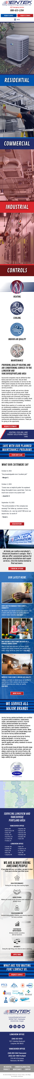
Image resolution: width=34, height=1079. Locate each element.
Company (28, 1069)
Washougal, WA (22, 834)
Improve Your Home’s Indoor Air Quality (16, 677)
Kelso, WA (7, 852)
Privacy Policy (21, 1074)
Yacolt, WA (21, 838)
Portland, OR (8, 840)
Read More (20, 615)
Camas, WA (8, 832)
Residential (8, 1067)
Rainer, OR (20, 846)
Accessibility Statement (17, 1076)
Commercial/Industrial (22, 1067)
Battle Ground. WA (9, 830)
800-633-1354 (17, 10)
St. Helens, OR (21, 850)
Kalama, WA (8, 850)
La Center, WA (8, 838)
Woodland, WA (21, 836)
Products (6, 1069)
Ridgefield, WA (22, 828)
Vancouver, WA (22, 832)
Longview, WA (8, 854)
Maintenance (17, 1069)
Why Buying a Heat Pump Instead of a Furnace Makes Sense (15, 643)
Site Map (28, 1074)
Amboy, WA (8, 828)
